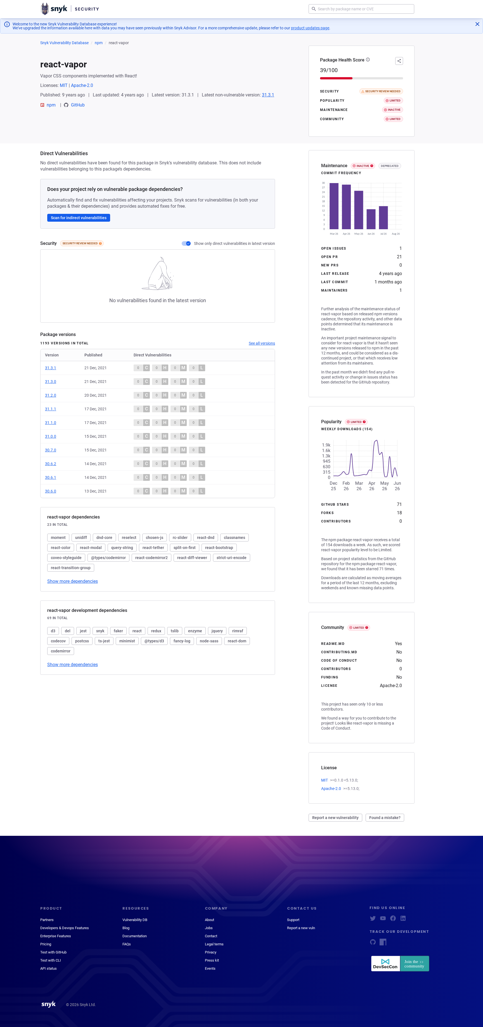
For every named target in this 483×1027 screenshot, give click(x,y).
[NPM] (383, 943)
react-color (60, 547)
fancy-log (182, 641)
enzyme (195, 631)
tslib (175, 631)
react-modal (91, 547)
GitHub (78, 105)
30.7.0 (50, 450)
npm (99, 43)
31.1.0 (50, 422)
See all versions (262, 343)
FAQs (126, 944)
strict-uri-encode (232, 557)
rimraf (237, 631)
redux (156, 631)
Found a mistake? (385, 817)
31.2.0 (50, 395)
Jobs (209, 928)
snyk (100, 631)
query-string (122, 547)
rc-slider (180, 537)
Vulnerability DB (134, 920)
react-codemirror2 (151, 557)
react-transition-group (71, 567)
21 (399, 256)
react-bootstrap (219, 547)
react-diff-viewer (192, 557)
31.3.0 (50, 381)
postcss (82, 641)
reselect (129, 537)
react (137, 631)
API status (48, 968)
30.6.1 (50, 477)
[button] (368, 60)
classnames (234, 537)
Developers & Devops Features (64, 928)
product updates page (310, 28)
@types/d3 (154, 641)
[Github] (373, 943)
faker (118, 631)
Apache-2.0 (82, 85)
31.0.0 (50, 436)
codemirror (60, 651)
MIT (64, 85)
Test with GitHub (53, 952)
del (67, 631)
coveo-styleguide (66, 557)
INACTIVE (363, 165)
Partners (47, 920)
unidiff (81, 537)
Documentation (134, 936)
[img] (100, 243)
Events (210, 968)
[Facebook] (393, 920)
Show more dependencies (72, 581)
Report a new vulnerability (335, 817)
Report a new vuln (301, 928)
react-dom (237, 641)
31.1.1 (50, 409)
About (209, 920)
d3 (53, 631)
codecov (58, 641)
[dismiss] (477, 24)
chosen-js (154, 537)
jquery (217, 631)
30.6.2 (50, 464)
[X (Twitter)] (373, 920)
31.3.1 (268, 95)
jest (83, 631)
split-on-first (185, 547)
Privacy (210, 952)
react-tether (153, 547)
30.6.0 (50, 491)
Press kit (212, 960)
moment (58, 537)
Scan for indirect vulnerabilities (78, 218)
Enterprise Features (55, 936)
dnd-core (104, 537)
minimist (127, 641)
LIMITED (356, 421)
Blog (125, 928)
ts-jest (104, 641)
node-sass (209, 641)
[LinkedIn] (403, 920)
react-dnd (205, 537)
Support (293, 920)
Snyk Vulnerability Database (64, 43)
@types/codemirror (108, 557)
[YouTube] (383, 920)
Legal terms (214, 944)
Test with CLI (50, 960)
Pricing (45, 944)
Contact (211, 936)
